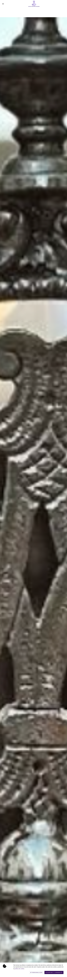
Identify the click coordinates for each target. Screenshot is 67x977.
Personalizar (37, 972)
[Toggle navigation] (3, 4)
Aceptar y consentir (54, 972)
